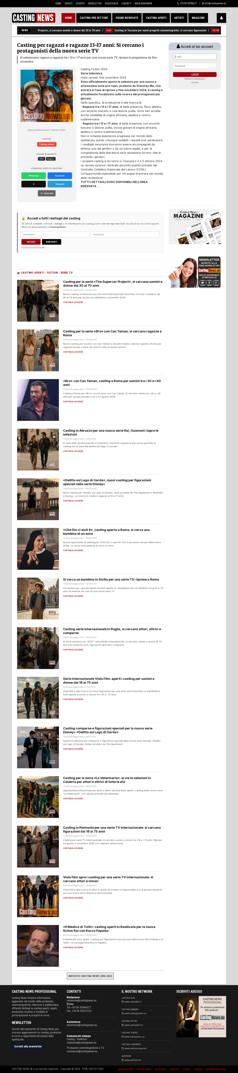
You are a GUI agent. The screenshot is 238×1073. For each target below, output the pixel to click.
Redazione (73, 997)
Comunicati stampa (79, 1036)
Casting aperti (156, 18)
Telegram (59, 184)
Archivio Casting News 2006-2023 (90, 976)
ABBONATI (51, 241)
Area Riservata (143, 3)
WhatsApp (34, 175)
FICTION (194, 30)
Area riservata (125, 1069)
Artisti (179, 18)
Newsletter (95, 3)
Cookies (198, 1069)
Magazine (198, 18)
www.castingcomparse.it (136, 1048)
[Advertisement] (115, 198)
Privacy (187, 1069)
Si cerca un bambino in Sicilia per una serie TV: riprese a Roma (111, 579)
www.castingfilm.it (133, 1001)
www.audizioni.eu (133, 1060)
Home (58, 3)
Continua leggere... (74, 302)
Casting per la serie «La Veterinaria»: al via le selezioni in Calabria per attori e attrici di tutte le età (107, 780)
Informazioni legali (216, 1069)
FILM (86, 30)
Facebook (59, 175)
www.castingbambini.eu (135, 1013)
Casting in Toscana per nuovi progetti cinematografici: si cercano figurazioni (138, 30)
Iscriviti (80, 3)
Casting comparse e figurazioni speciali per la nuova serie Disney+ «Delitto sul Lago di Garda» (107, 730)
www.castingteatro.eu (135, 1036)
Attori (41, 159)
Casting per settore (94, 18)
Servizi (68, 3)
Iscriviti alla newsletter (28, 1046)
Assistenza (111, 3)
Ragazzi (50, 159)
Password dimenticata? (33, 247)
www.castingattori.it (134, 1025)
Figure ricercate (127, 18)
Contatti (126, 3)
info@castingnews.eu (215, 3)
